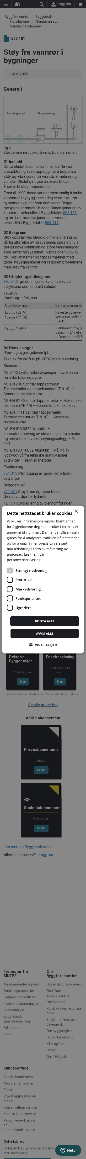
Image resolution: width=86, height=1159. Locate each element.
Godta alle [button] (44, 621)
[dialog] (43, 579)
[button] (43, 644)
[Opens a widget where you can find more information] (68, 1151)
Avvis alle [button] (45, 633)
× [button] (76, 511)
